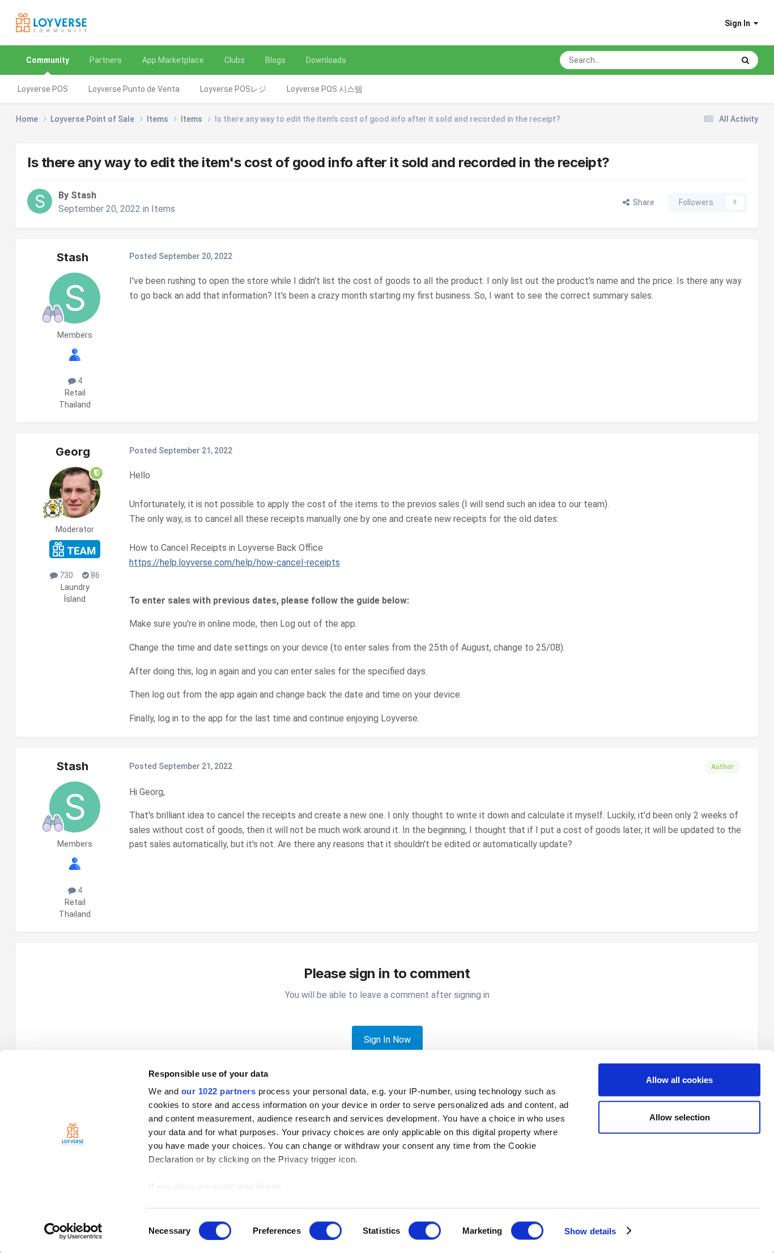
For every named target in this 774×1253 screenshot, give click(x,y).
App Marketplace (173, 60)
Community (47, 60)
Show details (590, 1230)
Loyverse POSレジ (233, 89)
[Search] (745, 60)
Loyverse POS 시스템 (325, 89)
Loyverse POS (43, 89)
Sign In (739, 23)
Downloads (326, 60)
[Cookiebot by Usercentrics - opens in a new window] (73, 1230)
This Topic (700, 60)
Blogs (275, 60)
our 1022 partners (218, 1091)
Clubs (234, 60)
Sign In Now (387, 1039)
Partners (106, 60)
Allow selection (679, 1117)
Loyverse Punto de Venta (134, 89)
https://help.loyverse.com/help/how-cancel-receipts (234, 562)
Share (642, 202)
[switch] (325, 1230)
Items (163, 208)
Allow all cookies (679, 1080)
